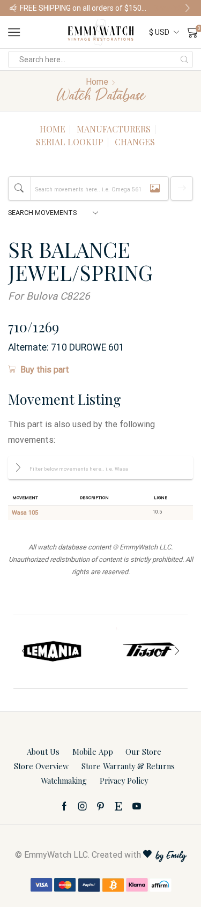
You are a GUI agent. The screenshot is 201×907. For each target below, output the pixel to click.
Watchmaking (64, 780)
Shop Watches (172, 8)
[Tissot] (148, 651)
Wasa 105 (25, 512)
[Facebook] (64, 806)
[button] (13, 8)
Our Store (143, 751)
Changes (135, 141)
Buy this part (44, 370)
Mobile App (92, 751)
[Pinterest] (100, 806)
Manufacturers (114, 129)
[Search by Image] (155, 188)
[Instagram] (82, 806)
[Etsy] (118, 806)
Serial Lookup (69, 141)
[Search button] (184, 59)
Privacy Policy (124, 780)
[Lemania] (53, 651)
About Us (43, 751)
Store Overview (41, 766)
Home (97, 82)
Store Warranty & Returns (128, 766)
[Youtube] (136, 806)
